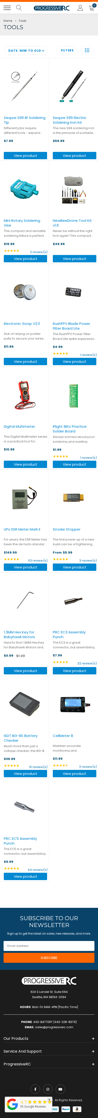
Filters (67, 50)
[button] (87, 50)
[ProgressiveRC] (12, 1110)
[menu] (7, 7)
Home (8, 21)
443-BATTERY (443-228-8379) (55, 1022)
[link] (35, 1089)
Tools (22, 21)
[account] (80, 8)
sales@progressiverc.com (54, 1027)
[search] (19, 8)
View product (25, 155)
